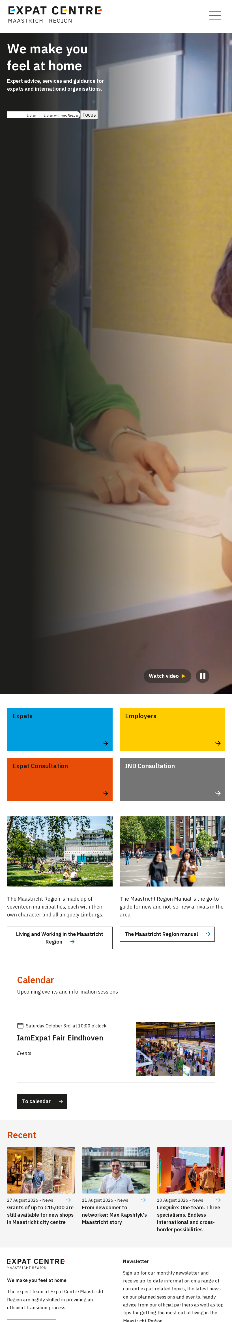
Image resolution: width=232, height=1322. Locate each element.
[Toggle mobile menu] (215, 15)
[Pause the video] (202, 676)
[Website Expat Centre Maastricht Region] (57, 16)
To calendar (36, 1101)
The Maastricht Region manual (161, 934)
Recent (21, 1135)
